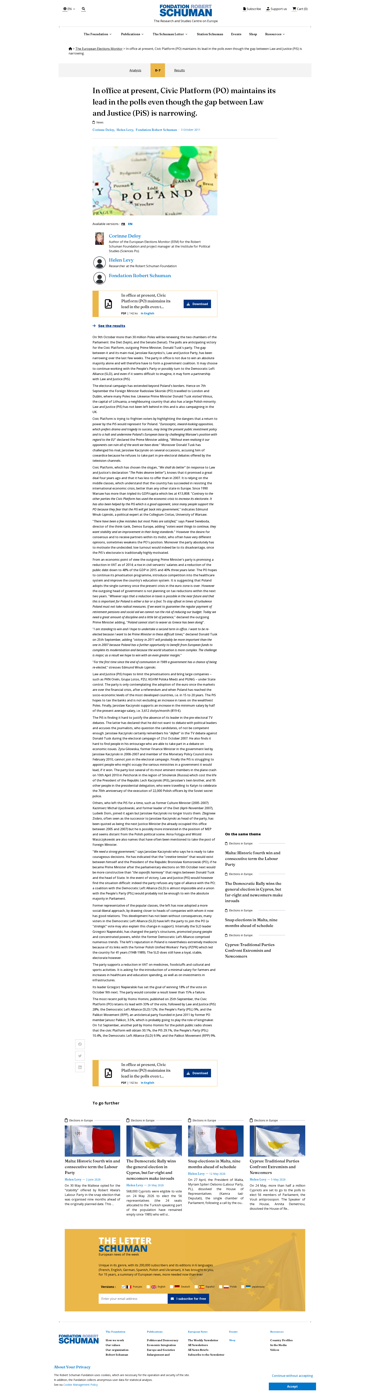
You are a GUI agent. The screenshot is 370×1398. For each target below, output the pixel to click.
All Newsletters (198, 1345)
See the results (111, 325)
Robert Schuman (117, 1354)
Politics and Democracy (162, 1340)
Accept (292, 1386)
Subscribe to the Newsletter (206, 1354)
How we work (115, 1340)
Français (137, 1286)
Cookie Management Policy (80, 1384)
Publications (155, 1331)
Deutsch (185, 1286)
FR (123, 224)
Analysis (135, 70)
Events (236, 34)
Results (179, 70)
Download (200, 304)
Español (210, 1286)
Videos (274, 1350)
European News (198, 1331)
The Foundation (115, 1331)
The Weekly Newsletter (203, 1340)
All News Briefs (198, 1350)
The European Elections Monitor (99, 49)
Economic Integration (161, 1345)
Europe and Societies (161, 1350)
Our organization (117, 1350)
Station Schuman (210, 34)
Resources (273, 34)
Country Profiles (281, 1340)
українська (258, 1286)
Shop (253, 34)
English (161, 1286)
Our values (113, 1345)
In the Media (278, 1345)
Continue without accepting (292, 1376)
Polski (233, 1286)
